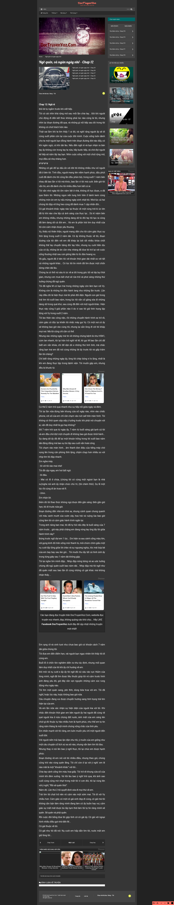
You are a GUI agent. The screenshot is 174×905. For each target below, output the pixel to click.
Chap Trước (50, 842)
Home (40, 56)
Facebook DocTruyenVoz (54, 624)
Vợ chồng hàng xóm (119, 81)
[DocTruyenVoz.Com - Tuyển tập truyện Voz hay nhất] (87, 5)
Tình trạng (73, 13)
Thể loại (54, 13)
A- (158, 903)
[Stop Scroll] (172, 903)
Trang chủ (45, 13)
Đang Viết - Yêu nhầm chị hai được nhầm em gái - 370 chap (121, 139)
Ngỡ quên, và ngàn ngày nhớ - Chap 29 (83, 68)
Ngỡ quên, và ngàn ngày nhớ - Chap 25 (83, 78)
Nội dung (63, 13)
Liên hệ (86, 896)
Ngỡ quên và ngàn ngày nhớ (53, 56)
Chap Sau (93, 842)
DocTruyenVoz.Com (80, 615)
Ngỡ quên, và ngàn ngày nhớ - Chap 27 (83, 73)
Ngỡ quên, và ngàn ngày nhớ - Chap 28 (83, 70)
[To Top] (161, 903)
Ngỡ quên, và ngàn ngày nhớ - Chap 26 (83, 76)
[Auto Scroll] (168, 903)
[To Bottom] (165, 903)
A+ (154, 903)
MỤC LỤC (72, 842)
